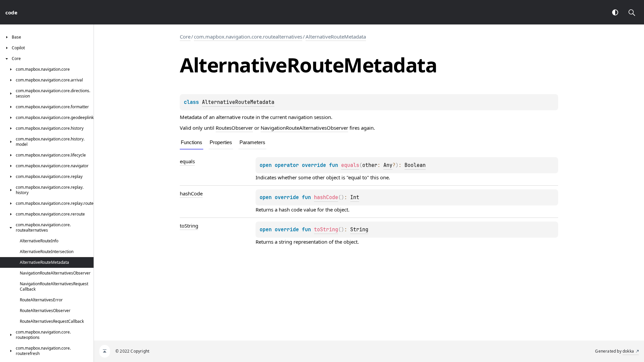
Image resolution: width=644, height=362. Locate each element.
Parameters (252, 142)
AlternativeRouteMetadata (336, 36)
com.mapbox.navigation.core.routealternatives (248, 36)
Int (354, 197)
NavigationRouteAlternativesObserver (304, 127)
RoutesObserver (234, 127)
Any (387, 165)
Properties (221, 142)
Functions (191, 142)
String (359, 229)
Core (185, 36)
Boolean (415, 165)
